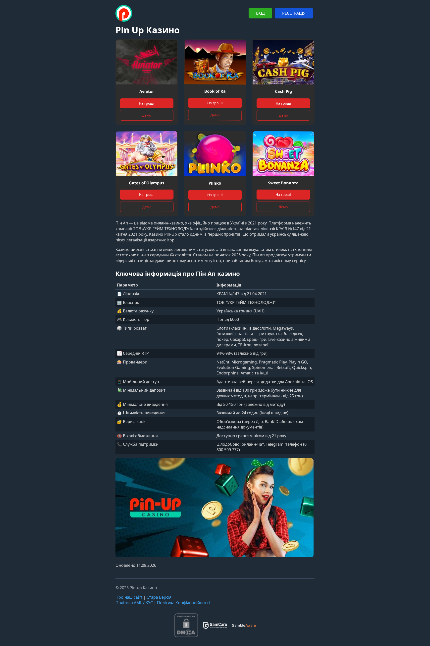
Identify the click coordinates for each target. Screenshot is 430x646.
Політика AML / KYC (134, 602)
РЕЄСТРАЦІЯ (294, 13)
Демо (146, 115)
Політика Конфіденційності (183, 602)
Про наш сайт (128, 597)
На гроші (146, 103)
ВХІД (260, 13)
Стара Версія (159, 597)
